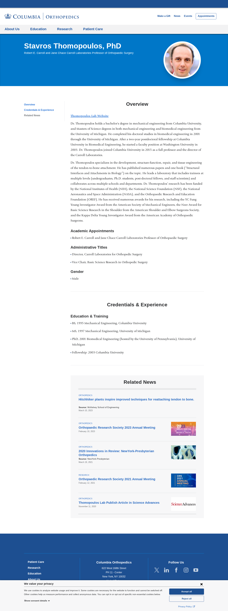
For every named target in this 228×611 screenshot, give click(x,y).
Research (84, 475)
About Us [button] (12, 29)
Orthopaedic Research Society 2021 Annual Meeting (117, 479)
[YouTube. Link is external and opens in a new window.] (195, 570)
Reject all (187, 598)
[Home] (42, 16)
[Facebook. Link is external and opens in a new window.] (176, 570)
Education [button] (38, 29)
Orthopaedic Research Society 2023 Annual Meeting (117, 427)
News (177, 16)
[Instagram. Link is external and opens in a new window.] (186, 570)
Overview (29, 104)
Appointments (206, 16)
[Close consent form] (201, 584)
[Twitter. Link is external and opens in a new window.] (156, 570)
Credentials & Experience (39, 110)
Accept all (186, 591)
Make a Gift (163, 16)
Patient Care (93, 29)
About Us (34, 579)
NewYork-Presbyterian (114, 544)
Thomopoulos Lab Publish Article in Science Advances (119, 502)
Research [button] (64, 29)
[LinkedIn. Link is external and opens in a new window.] (166, 570)
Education (34, 573)
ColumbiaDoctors (159, 543)
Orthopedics (85, 395)
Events (188, 16)
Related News (32, 115)
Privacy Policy (185, 606)
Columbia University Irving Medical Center (114, 4)
